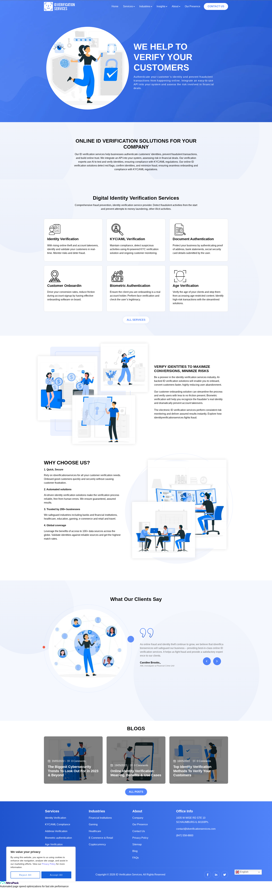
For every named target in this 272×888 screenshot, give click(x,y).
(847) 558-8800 (184, 835)
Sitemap (137, 844)
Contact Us (138, 831)
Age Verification (54, 844)
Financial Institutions (100, 817)
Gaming (93, 824)
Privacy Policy (49, 864)
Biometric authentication (58, 837)
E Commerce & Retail (101, 837)
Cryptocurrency (97, 844)
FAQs (135, 857)
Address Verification (56, 831)
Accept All (56, 875)
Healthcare (95, 831)
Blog (135, 851)
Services (128, 6)
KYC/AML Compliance (57, 824)
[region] (41, 864)
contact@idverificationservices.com (195, 828)
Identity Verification (55, 817)
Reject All (25, 875)
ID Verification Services (129, 874)
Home (115, 6)
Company (137, 817)
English (243, 872)
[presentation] (207, 661)
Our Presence (192, 6)
